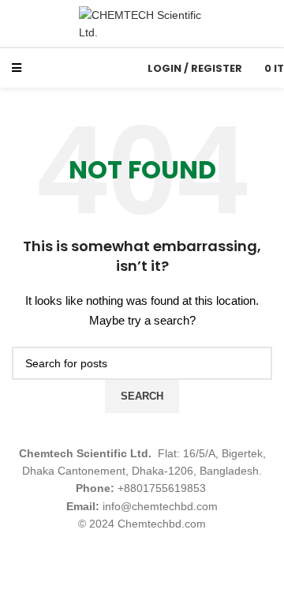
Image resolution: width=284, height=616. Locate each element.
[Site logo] (142, 23)
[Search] (120, 68)
